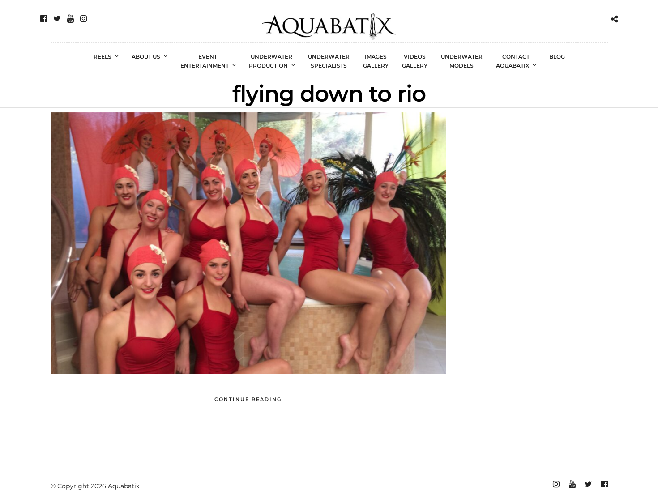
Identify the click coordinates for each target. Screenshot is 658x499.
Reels (102, 56)
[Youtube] (70, 19)
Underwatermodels (462, 61)
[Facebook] (43, 19)
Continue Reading (248, 399)
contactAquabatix (513, 61)
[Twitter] (57, 19)
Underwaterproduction (271, 61)
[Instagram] (83, 19)
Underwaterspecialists (329, 61)
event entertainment (204, 61)
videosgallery (414, 61)
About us (146, 56)
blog (557, 56)
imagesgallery (376, 61)
